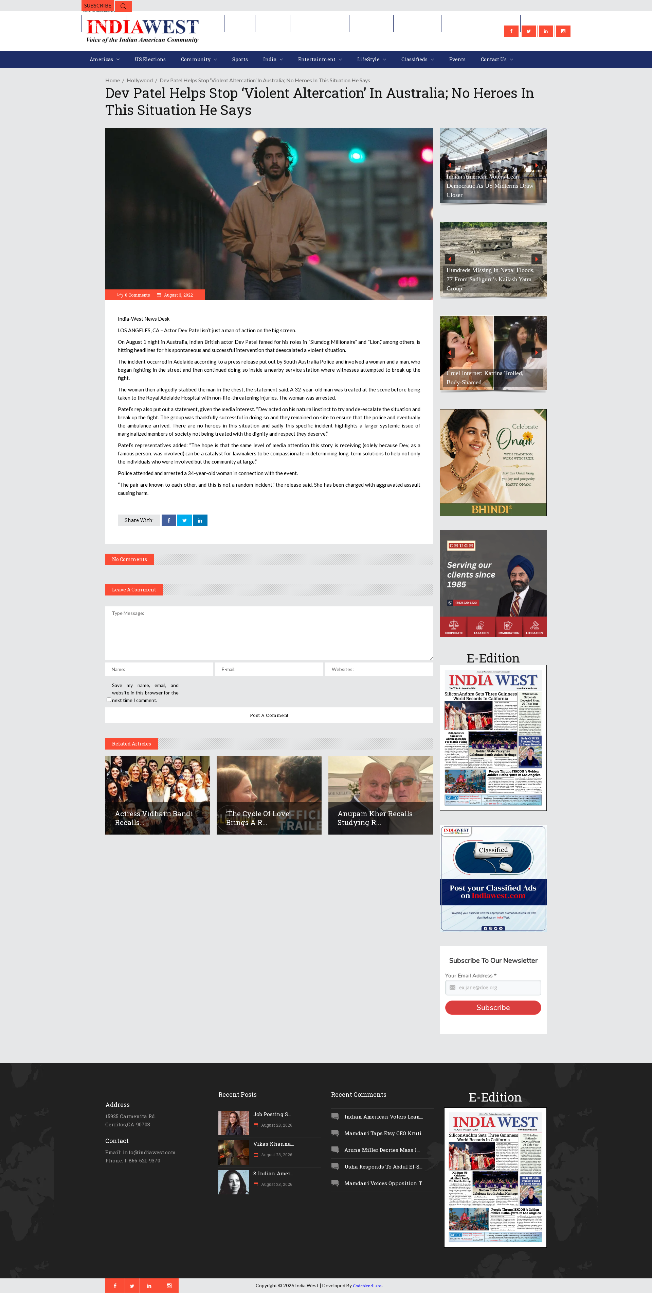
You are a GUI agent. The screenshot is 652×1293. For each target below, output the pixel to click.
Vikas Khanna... (273, 1143)
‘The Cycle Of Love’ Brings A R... (258, 818)
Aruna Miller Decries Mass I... (382, 1149)
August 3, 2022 (178, 295)
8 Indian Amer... (273, 1173)
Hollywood (140, 80)
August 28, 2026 (276, 1125)
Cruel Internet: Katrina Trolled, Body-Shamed (485, 378)
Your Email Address (470, 975)
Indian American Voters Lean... (383, 1116)
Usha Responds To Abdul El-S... (383, 1166)
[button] (513, 165)
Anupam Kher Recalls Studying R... (375, 818)
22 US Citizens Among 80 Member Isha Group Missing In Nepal (510, 190)
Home (112, 80)
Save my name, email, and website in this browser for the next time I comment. (145, 692)
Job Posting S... (272, 1114)
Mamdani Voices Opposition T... (384, 1183)
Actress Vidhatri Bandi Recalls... (154, 818)
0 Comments (137, 295)
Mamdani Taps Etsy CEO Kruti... (384, 1133)
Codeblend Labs (367, 1285)
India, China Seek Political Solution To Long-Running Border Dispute (511, 284)
